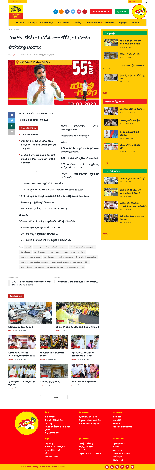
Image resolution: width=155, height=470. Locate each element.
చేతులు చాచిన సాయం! (30, 134)
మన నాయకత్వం (46, 22)
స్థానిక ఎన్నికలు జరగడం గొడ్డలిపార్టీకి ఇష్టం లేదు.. (21, 382)
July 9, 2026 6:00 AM (127, 124)
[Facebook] (117, 467)
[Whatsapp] (112, 467)
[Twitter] (122, 467)
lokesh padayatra (41, 247)
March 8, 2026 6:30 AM (128, 151)
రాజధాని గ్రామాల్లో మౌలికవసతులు (132, 65)
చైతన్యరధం (13, 54)
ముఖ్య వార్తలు (50, 54)
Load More (54, 397)
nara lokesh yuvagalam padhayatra (67, 262)
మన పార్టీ (31, 22)
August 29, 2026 (21, 330)
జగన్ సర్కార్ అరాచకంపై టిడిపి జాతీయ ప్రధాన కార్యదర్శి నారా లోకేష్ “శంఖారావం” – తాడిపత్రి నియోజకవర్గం (38, 159)
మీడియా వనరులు (93, 22)
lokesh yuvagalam (59, 247)
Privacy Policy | (45, 466)
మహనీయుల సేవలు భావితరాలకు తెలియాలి (52, 354)
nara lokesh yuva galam (31, 257)
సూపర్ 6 (135, 22)
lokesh (28, 247)
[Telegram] (107, 467)
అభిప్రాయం (136, 1)
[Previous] (36, 171)
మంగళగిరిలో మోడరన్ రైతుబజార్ (83, 381)
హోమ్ (22, 22)
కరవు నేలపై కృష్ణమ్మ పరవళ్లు (50, 381)
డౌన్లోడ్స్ (78, 22)
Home (10, 29)
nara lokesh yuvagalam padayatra (35, 262)
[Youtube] (132, 467)
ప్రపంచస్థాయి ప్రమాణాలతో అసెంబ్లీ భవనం (132, 76)
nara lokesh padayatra (43, 252)
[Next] (41, 171)
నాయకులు (109, 22)
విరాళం (123, 12)
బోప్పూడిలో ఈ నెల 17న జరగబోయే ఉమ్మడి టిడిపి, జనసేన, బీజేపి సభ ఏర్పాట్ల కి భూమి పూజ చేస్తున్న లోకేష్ (38, 145)
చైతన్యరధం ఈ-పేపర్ (18, 1)
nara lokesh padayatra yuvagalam (70, 252)
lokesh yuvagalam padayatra (82, 247)
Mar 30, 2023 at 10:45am (29, 54)
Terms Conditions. (58, 466)
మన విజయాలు (64, 22)
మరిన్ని (105, 93)
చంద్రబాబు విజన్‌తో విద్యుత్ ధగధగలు (129, 133)
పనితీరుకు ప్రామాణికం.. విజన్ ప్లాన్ (21, 327)
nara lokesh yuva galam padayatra (58, 257)
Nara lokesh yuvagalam (86, 257)
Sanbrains (150, 467)
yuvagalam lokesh (55, 267)
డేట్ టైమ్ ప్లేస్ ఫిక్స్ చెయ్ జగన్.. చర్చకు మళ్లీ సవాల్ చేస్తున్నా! (77, 327)
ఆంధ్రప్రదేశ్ (17, 29)
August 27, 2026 (126, 82)
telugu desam (27, 267)
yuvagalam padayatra (75, 267)
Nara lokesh (26, 252)
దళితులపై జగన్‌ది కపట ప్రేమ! (130, 120)
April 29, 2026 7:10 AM (127, 138)
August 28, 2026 (84, 385)
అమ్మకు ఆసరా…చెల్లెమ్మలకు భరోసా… (130, 146)
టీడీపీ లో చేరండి (102, 12)
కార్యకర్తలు (123, 22)
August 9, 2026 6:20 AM (128, 112)
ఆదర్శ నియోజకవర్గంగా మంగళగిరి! (132, 109)
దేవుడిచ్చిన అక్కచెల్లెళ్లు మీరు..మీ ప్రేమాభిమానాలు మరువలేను (82, 354)
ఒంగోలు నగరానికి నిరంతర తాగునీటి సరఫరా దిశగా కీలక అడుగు (21, 354)
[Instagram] (127, 467)
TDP (87, 262)
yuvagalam (40, 267)
